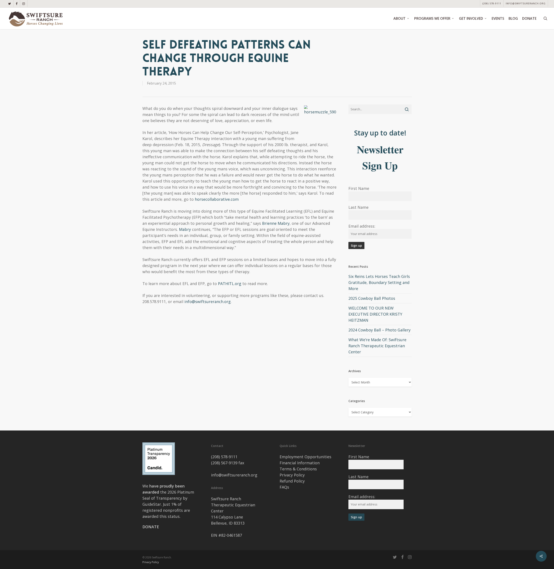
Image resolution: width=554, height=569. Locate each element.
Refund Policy (292, 481)
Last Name (358, 207)
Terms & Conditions (298, 468)
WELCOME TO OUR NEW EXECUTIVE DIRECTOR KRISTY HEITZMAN (375, 314)
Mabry (185, 229)
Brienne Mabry (276, 223)
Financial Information (300, 462)
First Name (358, 188)
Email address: (361, 226)
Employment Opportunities (305, 456)
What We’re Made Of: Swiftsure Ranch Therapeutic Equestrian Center (377, 345)
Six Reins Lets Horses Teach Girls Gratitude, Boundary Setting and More (379, 282)
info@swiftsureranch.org (207, 301)
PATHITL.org (229, 283)
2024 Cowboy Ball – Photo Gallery (379, 330)
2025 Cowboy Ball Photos (371, 298)
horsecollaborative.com (217, 199)
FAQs (284, 487)
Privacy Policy (292, 475)
